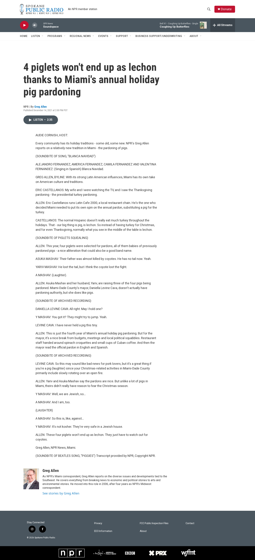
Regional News (80, 36)
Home (24, 36)
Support (122, 36)
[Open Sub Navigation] (42, 36)
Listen (35, 36)
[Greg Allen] (31, 478)
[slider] (40, 25)
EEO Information (103, 531)
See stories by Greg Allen (60, 493)
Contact (190, 523)
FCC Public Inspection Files (154, 523)
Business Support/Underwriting (158, 36)
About (194, 36)
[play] (24, 25)
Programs (55, 36)
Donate (226, 9)
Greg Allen (40, 106)
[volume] (35, 25)
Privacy (98, 523)
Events (103, 36)
